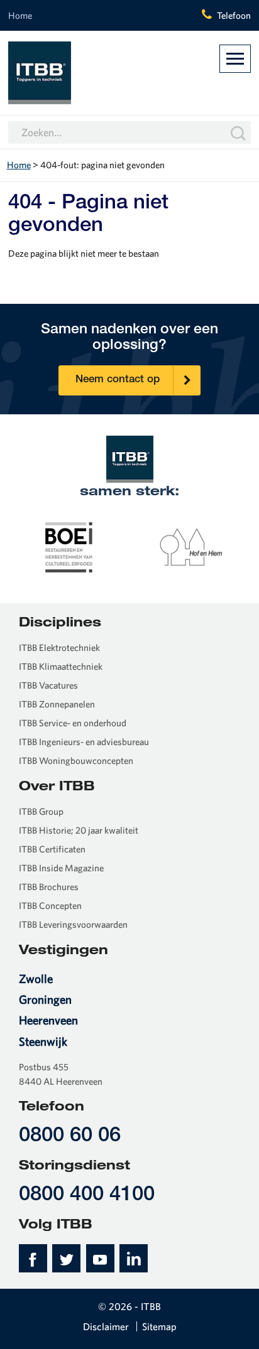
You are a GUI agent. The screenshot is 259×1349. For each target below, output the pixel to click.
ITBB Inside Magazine (61, 868)
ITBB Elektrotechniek (59, 647)
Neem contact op (117, 380)
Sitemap (159, 1326)
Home (20, 15)
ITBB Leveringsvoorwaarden (73, 924)
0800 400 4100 (87, 1195)
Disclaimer (106, 1326)
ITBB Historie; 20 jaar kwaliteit (78, 830)
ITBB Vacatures (48, 685)
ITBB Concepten (50, 905)
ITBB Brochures (49, 886)
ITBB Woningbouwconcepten (76, 760)
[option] (69, 546)
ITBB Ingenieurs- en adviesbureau (84, 741)
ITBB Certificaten (52, 849)
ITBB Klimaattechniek (60, 666)
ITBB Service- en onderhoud (72, 722)
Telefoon (234, 15)
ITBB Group (41, 811)
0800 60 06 (70, 1136)
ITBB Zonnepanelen (57, 704)
